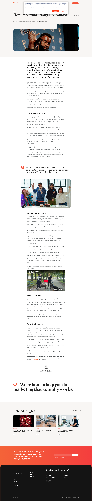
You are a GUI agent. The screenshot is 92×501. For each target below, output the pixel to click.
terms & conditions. (62, 457)
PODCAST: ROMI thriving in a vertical (44, 431)
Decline (63, 11)
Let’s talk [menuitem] (75, 3)
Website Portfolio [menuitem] (33, 469)
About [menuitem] (15, 479)
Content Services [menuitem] (17, 476)
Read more (77, 410)
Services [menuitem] (15, 469)
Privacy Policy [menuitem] (15, 497)
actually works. (57, 389)
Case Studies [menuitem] (16, 487)
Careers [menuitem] (15, 483)
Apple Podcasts (67, 480)
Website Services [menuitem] (17, 475)
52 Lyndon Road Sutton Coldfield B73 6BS (49, 480)
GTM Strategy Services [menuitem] (18, 473)
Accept (55, 11)
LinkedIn (65, 477)
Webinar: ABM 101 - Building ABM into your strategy (67, 431)
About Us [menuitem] (15, 481)
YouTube (65, 482)
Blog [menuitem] (31, 474)
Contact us (36, 359)
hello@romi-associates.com (51, 477)
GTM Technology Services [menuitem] (18, 471)
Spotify (65, 479)
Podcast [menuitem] (69, 2)
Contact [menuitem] (32, 476)
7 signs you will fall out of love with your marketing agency (22, 431)
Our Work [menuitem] (16, 485)
